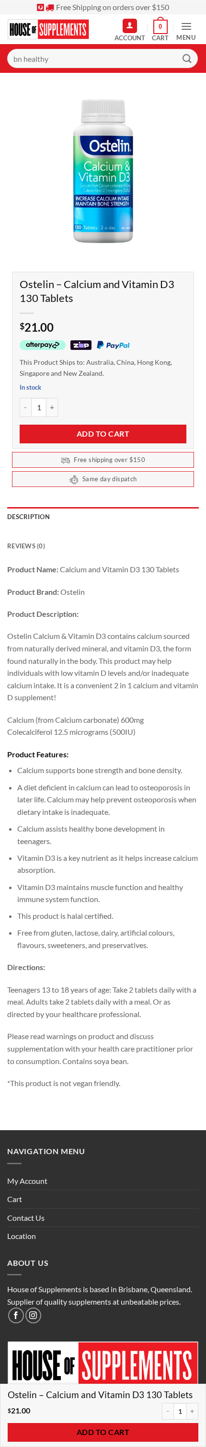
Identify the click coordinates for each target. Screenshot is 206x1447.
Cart (14, 1199)
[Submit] (187, 58)
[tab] (103, 531)
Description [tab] (28, 517)
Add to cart (103, 433)
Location (21, 1235)
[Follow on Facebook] (16, 1315)
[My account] (130, 26)
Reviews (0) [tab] (26, 546)
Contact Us (26, 1217)
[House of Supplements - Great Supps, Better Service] (50, 29)
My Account (27, 1180)
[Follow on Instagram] (33, 1315)
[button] (160, 31)
